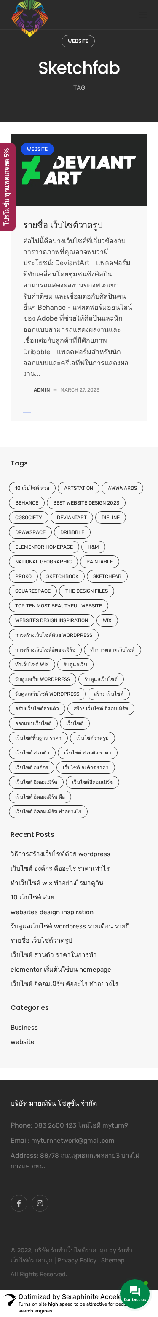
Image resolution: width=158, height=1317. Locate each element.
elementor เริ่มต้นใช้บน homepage (61, 969)
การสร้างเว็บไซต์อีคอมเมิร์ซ (45, 650)
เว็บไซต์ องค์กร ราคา (86, 767)
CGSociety (28, 517)
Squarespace (33, 591)
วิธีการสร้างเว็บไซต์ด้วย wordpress (60, 854)
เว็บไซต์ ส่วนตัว (32, 753)
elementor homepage (44, 547)
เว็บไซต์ (74, 723)
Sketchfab (107, 576)
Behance (26, 503)
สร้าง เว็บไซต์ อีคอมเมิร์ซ (101, 709)
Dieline (111, 517)
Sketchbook (62, 576)
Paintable (99, 562)
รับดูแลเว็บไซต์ (101, 679)
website (78, 41)
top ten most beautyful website (58, 606)
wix (107, 620)
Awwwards (122, 488)
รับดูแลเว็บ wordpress (42, 679)
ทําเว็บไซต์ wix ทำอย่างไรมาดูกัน (57, 883)
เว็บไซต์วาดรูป (92, 738)
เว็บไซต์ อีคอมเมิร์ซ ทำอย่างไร (48, 812)
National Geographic (43, 562)
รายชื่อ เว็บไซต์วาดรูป (63, 225)
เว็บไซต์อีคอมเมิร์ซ (92, 782)
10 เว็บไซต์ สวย (32, 488)
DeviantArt (72, 517)
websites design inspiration (51, 620)
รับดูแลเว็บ (75, 665)
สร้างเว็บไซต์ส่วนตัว (37, 709)
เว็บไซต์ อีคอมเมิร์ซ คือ (40, 797)
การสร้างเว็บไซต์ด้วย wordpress (53, 635)
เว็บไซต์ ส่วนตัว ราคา (87, 753)
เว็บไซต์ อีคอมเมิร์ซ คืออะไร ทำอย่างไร (64, 984)
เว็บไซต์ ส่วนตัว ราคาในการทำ (54, 955)
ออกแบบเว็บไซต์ (33, 723)
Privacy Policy (76, 1260)
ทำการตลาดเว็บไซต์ (112, 650)
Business (24, 1027)
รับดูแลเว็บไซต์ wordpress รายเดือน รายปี (70, 926)
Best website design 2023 (86, 503)
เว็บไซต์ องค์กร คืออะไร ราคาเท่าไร (60, 869)
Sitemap (113, 1260)
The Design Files (86, 591)
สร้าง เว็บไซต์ (108, 694)
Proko (23, 576)
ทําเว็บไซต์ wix (32, 665)
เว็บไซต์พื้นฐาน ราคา (38, 738)
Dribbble (72, 532)
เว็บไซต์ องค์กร (31, 767)
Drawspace (30, 532)
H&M (93, 547)
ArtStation (78, 488)
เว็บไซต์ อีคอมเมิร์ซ (36, 782)
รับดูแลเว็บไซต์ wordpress (47, 694)
